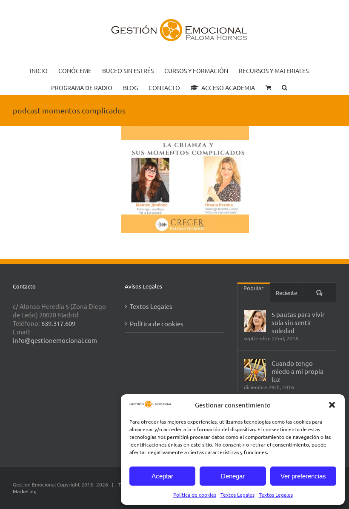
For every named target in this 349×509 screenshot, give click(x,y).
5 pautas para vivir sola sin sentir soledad (298, 322)
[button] (332, 405)
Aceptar (162, 476)
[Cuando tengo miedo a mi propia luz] (255, 370)
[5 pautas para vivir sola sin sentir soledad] (255, 321)
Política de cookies (194, 494)
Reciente (286, 292)
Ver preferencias (303, 476)
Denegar (233, 476)
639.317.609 (58, 323)
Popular (253, 287)
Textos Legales (237, 494)
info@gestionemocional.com (55, 340)
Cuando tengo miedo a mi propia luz (297, 371)
